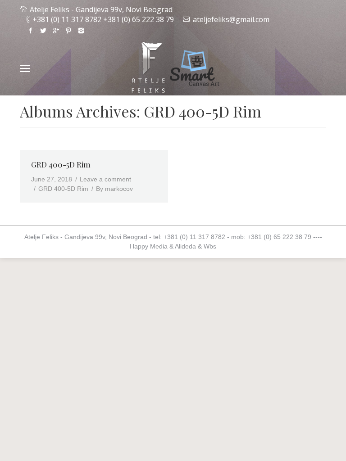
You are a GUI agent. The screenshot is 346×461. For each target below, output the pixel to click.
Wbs (210, 246)
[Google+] (55, 30)
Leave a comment (105, 179)
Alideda (185, 246)
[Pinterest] (68, 30)
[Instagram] (81, 30)
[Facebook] (30, 30)
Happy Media (149, 246)
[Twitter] (43, 30)
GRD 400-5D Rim (61, 164)
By (114, 188)
